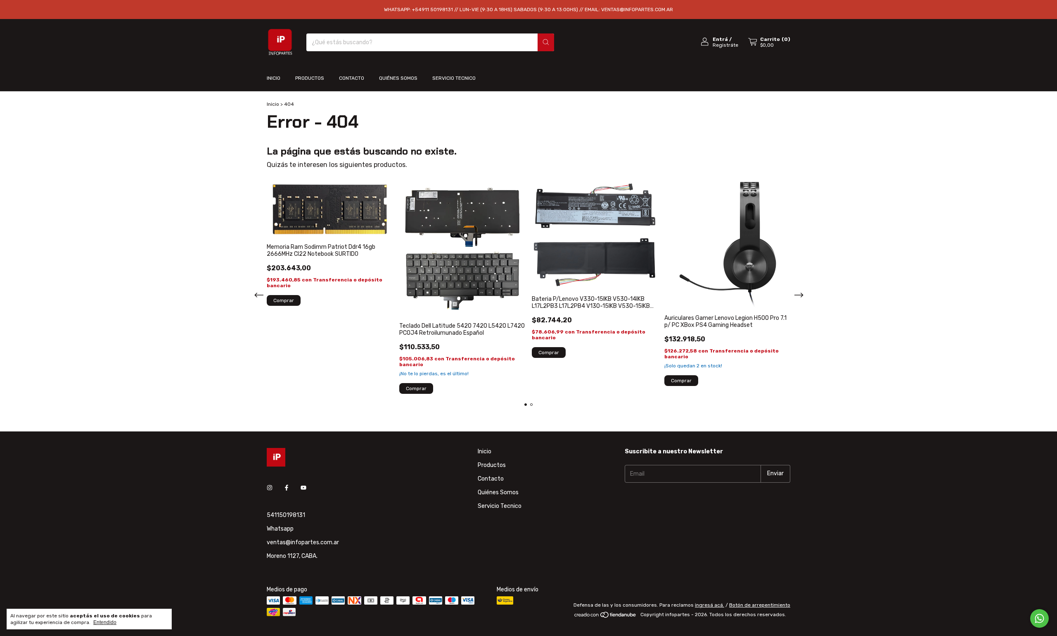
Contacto (351, 78)
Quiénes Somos (398, 78)
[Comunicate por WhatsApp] (1039, 618)
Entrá (720, 39)
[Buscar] (546, 42)
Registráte (725, 45)
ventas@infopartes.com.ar (303, 542)
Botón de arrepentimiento (759, 605)
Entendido (104, 622)
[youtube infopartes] (303, 488)
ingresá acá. (709, 605)
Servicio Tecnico (454, 78)
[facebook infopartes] (286, 488)
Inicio (273, 78)
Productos (309, 78)
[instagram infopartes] (270, 488)
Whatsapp (280, 528)
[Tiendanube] (606, 616)
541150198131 (286, 515)
